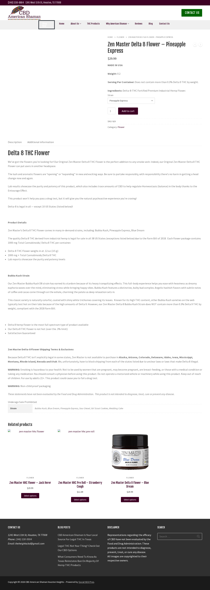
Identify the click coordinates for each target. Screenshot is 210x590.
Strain (110, 95)
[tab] (15, 142)
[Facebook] (185, 3)
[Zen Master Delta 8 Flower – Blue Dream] (195, 45)
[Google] (190, 3)
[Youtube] (200, 3)
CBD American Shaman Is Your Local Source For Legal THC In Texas (78, 537)
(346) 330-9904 (16, 2)
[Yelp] (195, 3)
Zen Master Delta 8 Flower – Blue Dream (130, 484)
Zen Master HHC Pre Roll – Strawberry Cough (80, 484)
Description (15, 142)
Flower (120, 37)
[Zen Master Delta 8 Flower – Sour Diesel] (200, 45)
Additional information (40, 142)
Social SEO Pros (86, 581)
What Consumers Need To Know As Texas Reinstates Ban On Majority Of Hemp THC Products (78, 561)
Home (110, 37)
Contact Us (192, 12)
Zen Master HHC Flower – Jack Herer (30, 482)
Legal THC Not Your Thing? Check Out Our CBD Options (79, 548)
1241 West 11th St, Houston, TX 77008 (43, 2)
